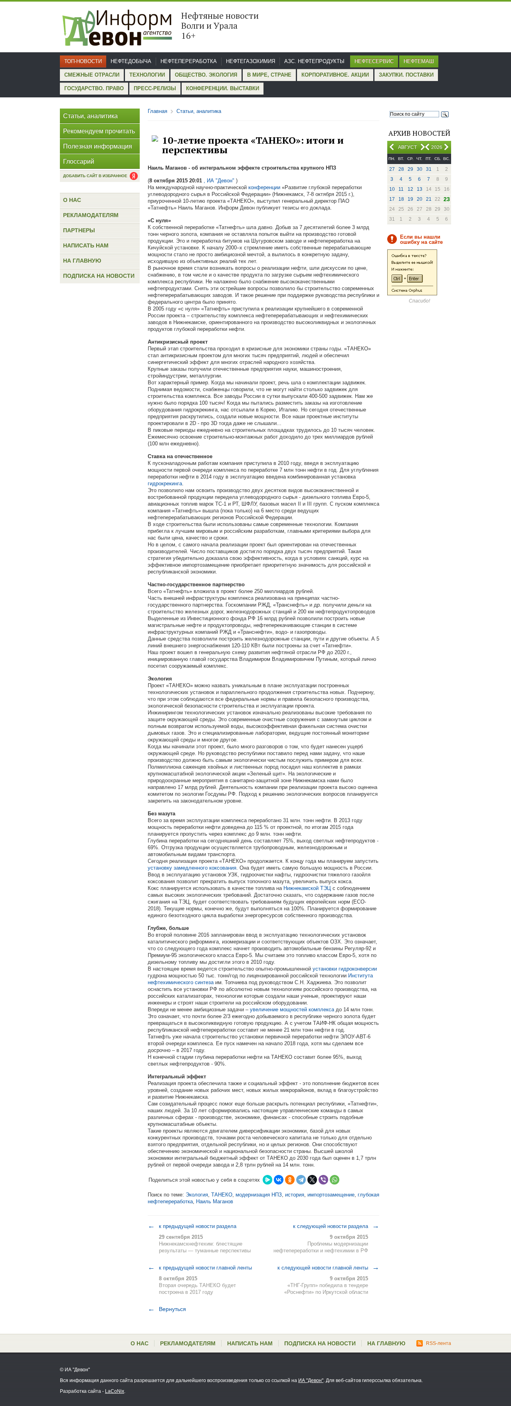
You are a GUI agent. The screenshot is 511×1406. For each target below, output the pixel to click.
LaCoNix (114, 1391)
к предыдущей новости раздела (192, 1226)
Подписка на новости (99, 276)
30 (419, 169)
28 (401, 169)
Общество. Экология (206, 75)
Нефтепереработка (188, 61)
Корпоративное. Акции (335, 75)
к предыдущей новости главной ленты (200, 1267)
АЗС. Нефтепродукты (314, 61)
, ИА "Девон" (219, 181)
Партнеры (79, 230)
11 (401, 189)
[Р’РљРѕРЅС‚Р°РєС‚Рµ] (278, 1180)
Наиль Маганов (214, 1201)
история (294, 1195)
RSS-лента (438, 1343)
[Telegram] (301, 1180)
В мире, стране (269, 75)
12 (410, 189)
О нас (72, 200)
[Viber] (323, 1180)
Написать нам (86, 245)
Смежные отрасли (91, 75)
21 (429, 199)
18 (401, 199)
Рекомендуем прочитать (99, 131)
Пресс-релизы (155, 88)
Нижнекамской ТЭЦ (307, 888)
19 (410, 199)
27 (392, 169)
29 (410, 169)
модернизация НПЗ (259, 1195)
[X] (312, 1180)
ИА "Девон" (310, 1380)
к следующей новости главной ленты (328, 1267)
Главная (157, 111)
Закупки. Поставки (406, 75)
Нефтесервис (374, 61)
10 (392, 189)
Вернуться (167, 1309)
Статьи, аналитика (90, 116)
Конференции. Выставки (222, 88)
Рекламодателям (91, 215)
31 (429, 169)
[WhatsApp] (334, 1180)
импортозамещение (331, 1195)
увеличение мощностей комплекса (293, 1009)
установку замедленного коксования (192, 868)
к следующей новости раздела (336, 1226)
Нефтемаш (419, 61)
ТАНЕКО (221, 1195)
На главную (82, 260)
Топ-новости (83, 61)
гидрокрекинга (165, 483)
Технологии (147, 75)
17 (392, 199)
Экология (197, 1195)
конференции (264, 187)
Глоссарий (78, 161)
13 (419, 189)
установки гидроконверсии (345, 969)
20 (419, 199)
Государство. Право (94, 88)
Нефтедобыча (131, 61)
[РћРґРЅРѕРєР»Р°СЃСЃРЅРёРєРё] (290, 1180)
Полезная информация (97, 146)
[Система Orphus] (412, 294)
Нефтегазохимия (250, 61)
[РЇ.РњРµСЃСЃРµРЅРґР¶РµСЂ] (267, 1180)
